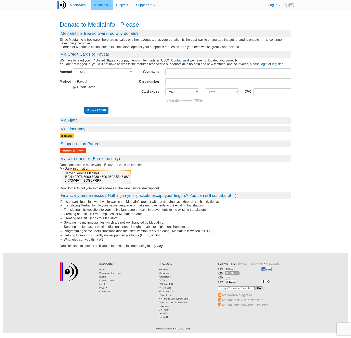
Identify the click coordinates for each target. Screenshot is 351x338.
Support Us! (144, 5)
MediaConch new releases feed (245, 305)
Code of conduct (107, 280)
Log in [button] (273, 5)
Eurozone (101, 158)
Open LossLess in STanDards (174, 302)
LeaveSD (163, 313)
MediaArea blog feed (237, 295)
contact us (91, 246)
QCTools (163, 280)
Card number (149, 81)
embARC (163, 317)
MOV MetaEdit (166, 291)
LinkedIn (273, 264)
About (102, 269)
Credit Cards (86, 87)
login (264, 64)
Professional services (110, 273)
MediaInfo (101, 5)
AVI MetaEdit (165, 287)
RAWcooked (165, 306)
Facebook (255, 264)
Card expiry (150, 91)
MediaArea (78, 5)
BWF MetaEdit (166, 284)
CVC (247, 91)
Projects (122, 5)
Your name (151, 71)
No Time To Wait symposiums (173, 298)
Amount (65, 71)
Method (65, 81)
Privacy (103, 287)
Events (102, 276)
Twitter (242, 264)
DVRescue (164, 309)
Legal (102, 284)
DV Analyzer (165, 295)
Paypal (82, 81)
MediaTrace (165, 276)
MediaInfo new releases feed (242, 300)
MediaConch (165, 273)
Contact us (178, 60)
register (277, 64)
